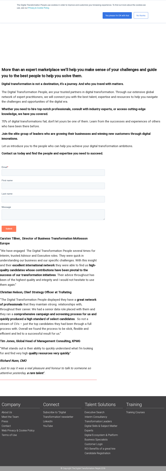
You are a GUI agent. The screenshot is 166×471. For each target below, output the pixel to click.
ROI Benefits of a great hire (100, 448)
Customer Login (94, 444)
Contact (6, 425)
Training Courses (135, 412)
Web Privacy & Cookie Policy (18, 430)
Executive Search (94, 412)
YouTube (48, 425)
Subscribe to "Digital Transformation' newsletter (58, 414)
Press (5, 421)
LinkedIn (48, 421)
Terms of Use (9, 435)
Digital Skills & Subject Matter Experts (101, 428)
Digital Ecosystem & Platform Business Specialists (101, 437)
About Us (7, 412)
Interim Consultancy (96, 416)
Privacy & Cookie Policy (38, 7)
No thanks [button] (140, 15)
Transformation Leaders (98, 421)
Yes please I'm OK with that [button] (117, 15)
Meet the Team (10, 416)
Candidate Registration (97, 453)
